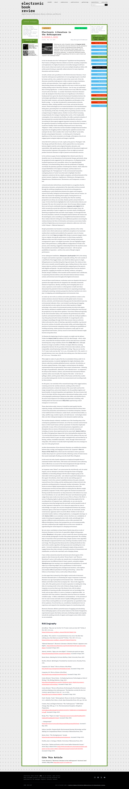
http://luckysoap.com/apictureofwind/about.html (56, 668)
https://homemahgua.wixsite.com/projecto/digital (56, 653)
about (56, 2)
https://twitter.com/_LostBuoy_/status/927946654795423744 (59, 640)
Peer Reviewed (81, 28)
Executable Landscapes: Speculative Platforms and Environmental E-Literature (33, 53)
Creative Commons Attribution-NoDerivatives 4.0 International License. (86, 785)
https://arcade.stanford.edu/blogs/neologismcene (56, 737)
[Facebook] (98, 777)
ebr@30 (50, 2)
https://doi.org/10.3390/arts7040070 (52, 694)
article (46, 28)
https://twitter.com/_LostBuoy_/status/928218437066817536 (59, 632)
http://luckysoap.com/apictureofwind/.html (54, 674)
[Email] (95, 777)
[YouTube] (104, 777)
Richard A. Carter (30, 42)
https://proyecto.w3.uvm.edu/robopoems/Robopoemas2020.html (60, 723)
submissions (64, 2)
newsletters (95, 2)
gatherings (85, 2)
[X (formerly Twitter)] (101, 777)
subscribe (104, 2)
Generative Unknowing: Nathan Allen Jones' (33, 46)
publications (75, 2)
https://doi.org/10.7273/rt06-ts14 (79, 40)
